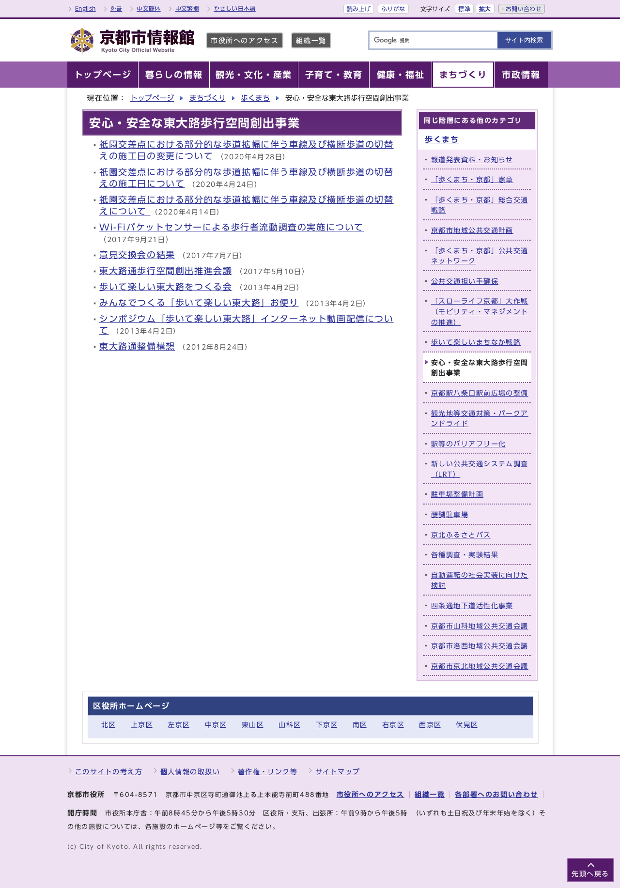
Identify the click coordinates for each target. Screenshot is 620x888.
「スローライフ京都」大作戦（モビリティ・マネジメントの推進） (479, 311)
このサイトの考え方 (108, 771)
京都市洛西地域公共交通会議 (479, 645)
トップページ (152, 98)
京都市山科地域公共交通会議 (479, 625)
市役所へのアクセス (245, 40)
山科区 (290, 724)
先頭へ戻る (590, 873)
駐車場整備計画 (457, 494)
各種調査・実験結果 (464, 554)
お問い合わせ (524, 9)
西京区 (430, 724)
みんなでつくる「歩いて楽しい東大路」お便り (199, 303)
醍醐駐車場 (449, 514)
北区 (108, 724)
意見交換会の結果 (137, 255)
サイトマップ (337, 771)
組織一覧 (311, 40)
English (85, 8)
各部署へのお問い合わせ (496, 794)
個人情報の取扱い (190, 771)
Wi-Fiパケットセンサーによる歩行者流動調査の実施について (231, 227)
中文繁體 (187, 8)
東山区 (253, 724)
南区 (360, 724)
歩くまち (255, 98)
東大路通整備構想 (137, 346)
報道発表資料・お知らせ (472, 159)
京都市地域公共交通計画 (472, 230)
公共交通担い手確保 (464, 281)
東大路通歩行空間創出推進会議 (165, 271)
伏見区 (467, 724)
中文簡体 (148, 8)
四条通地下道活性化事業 (472, 605)
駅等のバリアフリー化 (468, 443)
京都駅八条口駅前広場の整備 (479, 393)
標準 (464, 9)
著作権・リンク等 (268, 771)
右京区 (393, 724)
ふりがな (393, 9)
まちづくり (207, 98)
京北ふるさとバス (461, 534)
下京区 (327, 724)
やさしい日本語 (235, 8)
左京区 (179, 724)
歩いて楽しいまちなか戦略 (476, 342)
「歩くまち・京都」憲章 (472, 179)
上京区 (142, 724)
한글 (116, 8)
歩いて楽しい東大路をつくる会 (165, 287)
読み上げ (359, 9)
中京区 (216, 724)
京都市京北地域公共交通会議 (479, 666)
